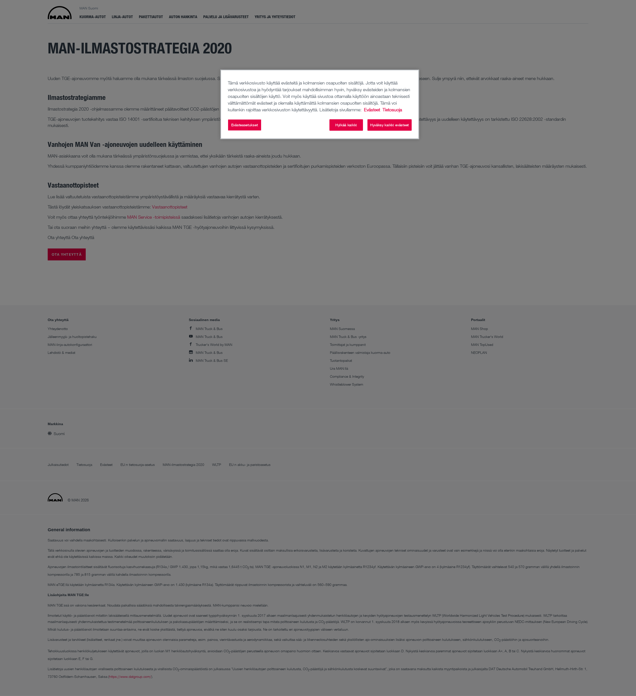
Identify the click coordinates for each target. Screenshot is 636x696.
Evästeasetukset (244, 125)
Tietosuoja (392, 109)
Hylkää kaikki (346, 125)
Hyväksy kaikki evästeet (389, 125)
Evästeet (372, 109)
